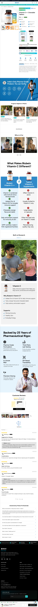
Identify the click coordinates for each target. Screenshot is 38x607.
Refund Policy (3, 564)
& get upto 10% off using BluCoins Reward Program (28, 44)
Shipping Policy (3, 570)
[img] (4, 432)
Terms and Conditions (4, 568)
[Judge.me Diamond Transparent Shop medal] (19, 423)
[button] (22, 8)
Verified (18, 426)
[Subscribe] (26, 596)
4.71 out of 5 (21, 398)
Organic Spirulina (22, 576)
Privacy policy (3, 566)
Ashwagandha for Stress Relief (25, 572)
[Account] (34, 2)
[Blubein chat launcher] (35, 602)
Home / (2, 6)
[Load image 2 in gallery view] (8, 28)
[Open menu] (2, 3)
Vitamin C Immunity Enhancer (25, 574)
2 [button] (17, 499)
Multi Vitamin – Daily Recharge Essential (26, 568)
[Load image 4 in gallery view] (17, 28)
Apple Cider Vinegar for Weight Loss (26, 564)
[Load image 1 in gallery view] (3, 28)
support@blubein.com (7, 584)
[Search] (32, 2)
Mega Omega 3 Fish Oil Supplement (26, 566)
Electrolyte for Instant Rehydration (26, 570)
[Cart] (36, 2)
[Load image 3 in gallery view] (12, 28)
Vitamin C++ (19, 237)
